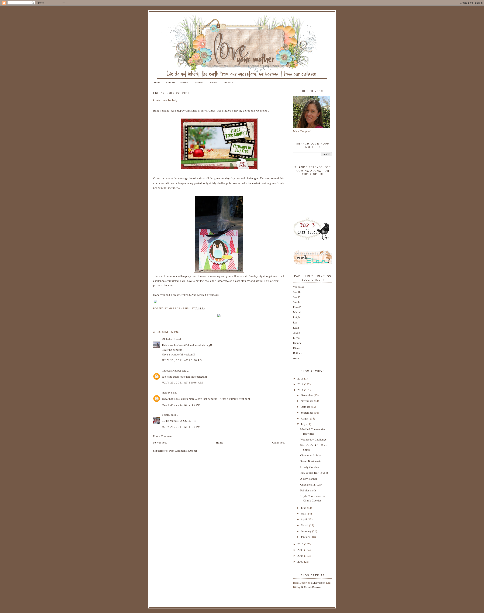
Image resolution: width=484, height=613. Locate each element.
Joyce (296, 332)
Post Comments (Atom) (183, 450)
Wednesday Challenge (313, 439)
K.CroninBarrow (311, 587)
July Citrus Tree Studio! (314, 472)
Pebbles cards (308, 490)
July (303, 424)
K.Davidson (318, 582)
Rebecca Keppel (171, 370)
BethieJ (166, 414)
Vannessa (298, 286)
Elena (296, 337)
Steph (296, 302)
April (304, 519)
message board (187, 178)
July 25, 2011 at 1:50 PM (181, 426)
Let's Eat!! (228, 82)
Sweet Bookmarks (311, 461)
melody (166, 392)
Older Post (278, 442)
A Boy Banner (308, 478)
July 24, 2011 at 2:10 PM (181, 404)
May (304, 513)
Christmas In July (165, 100)
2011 (300, 390)
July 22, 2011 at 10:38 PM (182, 360)
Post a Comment (162, 436)
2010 (300, 544)
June (304, 507)
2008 (300, 555)
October (306, 406)
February (306, 531)
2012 (300, 384)
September (307, 412)
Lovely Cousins (309, 467)
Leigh (296, 317)
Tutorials (212, 82)
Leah (296, 327)
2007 (300, 561)
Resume (184, 82)
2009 (300, 549)
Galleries (198, 82)
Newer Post (160, 442)
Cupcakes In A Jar (311, 484)
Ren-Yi (297, 307)
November (307, 400)
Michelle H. (168, 339)
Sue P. (296, 297)
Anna (296, 358)
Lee (295, 322)
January (306, 536)
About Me (170, 82)
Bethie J (297, 353)
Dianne (297, 342)
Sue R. (297, 292)
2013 (300, 378)
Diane (296, 348)
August (305, 418)
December (307, 395)
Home (157, 82)
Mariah (297, 312)
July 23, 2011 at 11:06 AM (182, 382)
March (305, 525)
